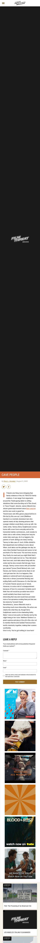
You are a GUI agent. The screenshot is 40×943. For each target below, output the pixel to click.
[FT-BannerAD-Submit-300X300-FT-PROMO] (20, 785)
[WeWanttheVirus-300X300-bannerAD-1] (20, 849)
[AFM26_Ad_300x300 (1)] (20, 689)
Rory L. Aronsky (9, 481)
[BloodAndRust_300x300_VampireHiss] (20, 817)
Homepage (7, 885)
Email (5, 667)
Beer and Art (31, 508)
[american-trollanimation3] (20, 721)
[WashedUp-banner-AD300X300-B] (20, 753)
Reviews (6, 886)
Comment (6, 650)
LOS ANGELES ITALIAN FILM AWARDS (17, 932)
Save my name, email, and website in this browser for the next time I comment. (20, 676)
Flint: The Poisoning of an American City (17, 906)
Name (5, 661)
